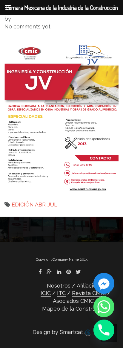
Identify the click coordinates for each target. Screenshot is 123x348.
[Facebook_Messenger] (103, 283)
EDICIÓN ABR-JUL (34, 204)
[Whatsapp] (103, 306)
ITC (61, 293)
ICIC (46, 293)
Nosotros (58, 285)
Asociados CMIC (73, 301)
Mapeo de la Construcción (75, 309)
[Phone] (103, 330)
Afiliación (88, 285)
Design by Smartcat (58, 332)
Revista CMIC (89, 293)
